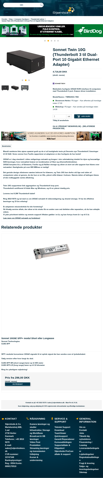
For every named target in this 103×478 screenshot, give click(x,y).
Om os (82, 427)
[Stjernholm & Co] (63, 10)
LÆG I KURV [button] (85, 116)
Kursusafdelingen (63, 442)
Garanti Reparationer (64, 439)
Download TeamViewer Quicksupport (61, 433)
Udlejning (34, 454)
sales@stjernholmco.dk (55, 403)
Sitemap (83, 472)
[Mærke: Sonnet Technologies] (59, 83)
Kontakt (83, 430)
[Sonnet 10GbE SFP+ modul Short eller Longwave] (51, 283)
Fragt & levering (86, 463)
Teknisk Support (62, 427)
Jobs (81, 433)
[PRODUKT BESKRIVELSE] (69, 126)
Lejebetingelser (86, 454)
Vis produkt (17, 384)
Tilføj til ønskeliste (61, 120)
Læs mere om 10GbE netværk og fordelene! (21, 218)
